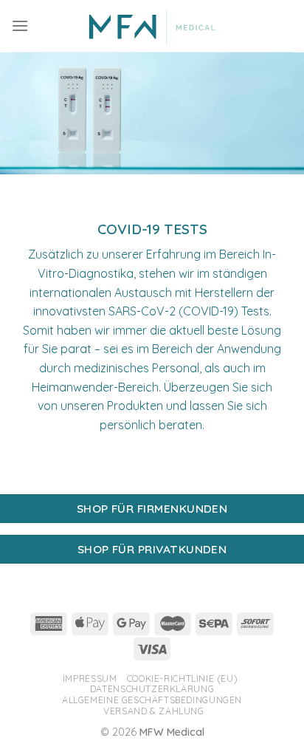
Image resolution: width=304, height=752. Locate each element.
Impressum (90, 678)
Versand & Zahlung (153, 711)
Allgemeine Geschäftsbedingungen (152, 699)
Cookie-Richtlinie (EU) (182, 678)
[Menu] (20, 25)
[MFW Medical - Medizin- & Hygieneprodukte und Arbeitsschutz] (152, 26)
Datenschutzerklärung (152, 688)
